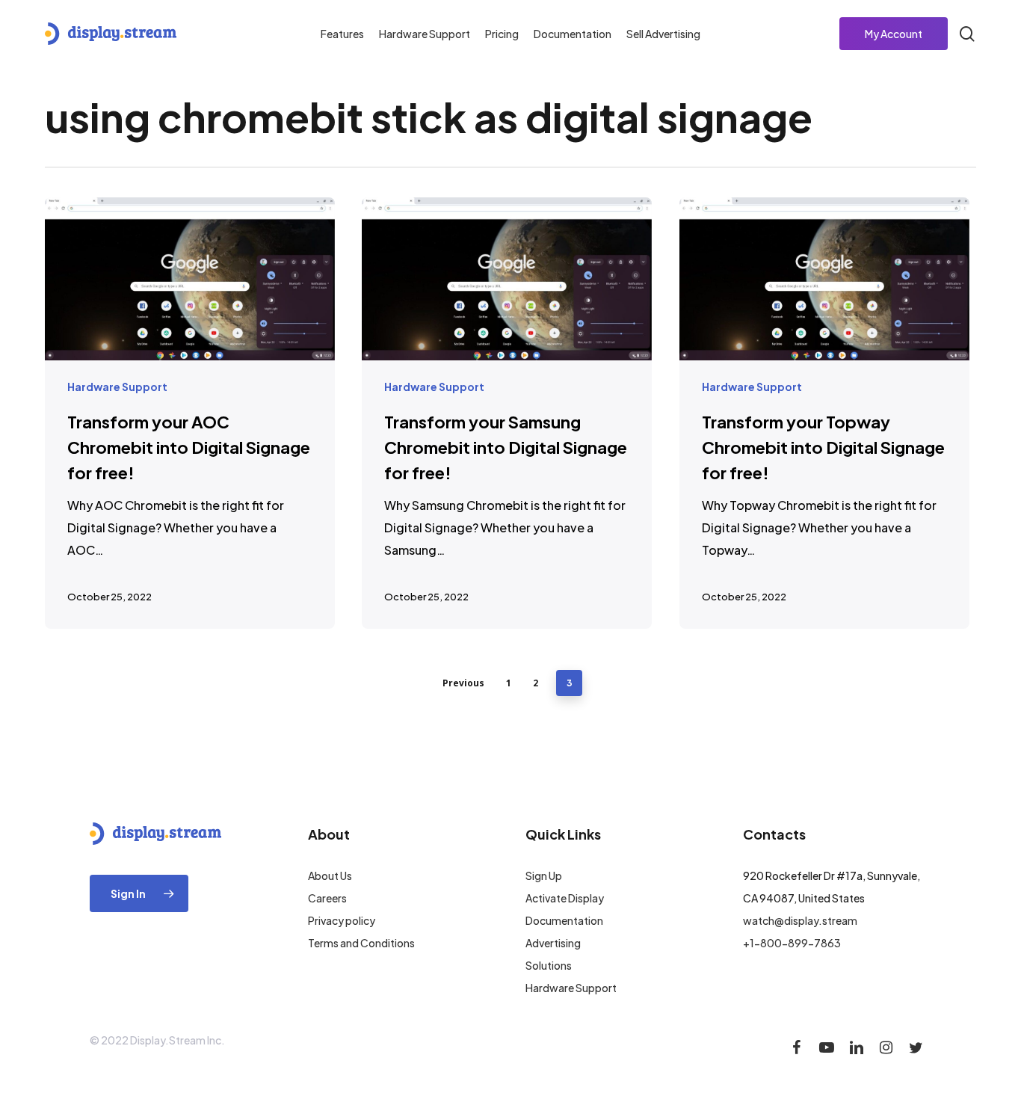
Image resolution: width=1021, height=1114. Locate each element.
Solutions (548, 965)
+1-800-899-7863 (792, 943)
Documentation (564, 920)
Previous (463, 683)
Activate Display (564, 898)
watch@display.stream (800, 920)
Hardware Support (117, 386)
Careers (327, 898)
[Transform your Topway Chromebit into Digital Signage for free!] (824, 413)
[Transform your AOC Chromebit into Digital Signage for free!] (190, 413)
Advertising (553, 943)
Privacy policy (341, 920)
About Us (330, 875)
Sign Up (543, 875)
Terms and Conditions (361, 943)
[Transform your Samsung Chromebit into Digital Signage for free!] (507, 413)
